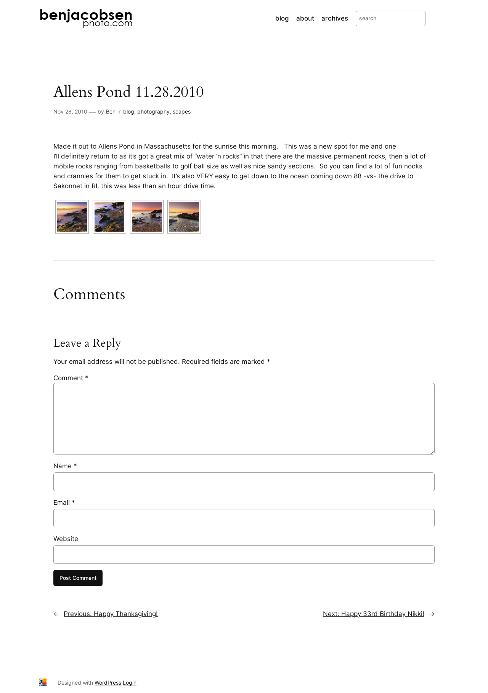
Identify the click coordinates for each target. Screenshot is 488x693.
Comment (70, 378)
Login (129, 682)
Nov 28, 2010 (70, 111)
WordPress (108, 682)
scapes (182, 111)
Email (64, 502)
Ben (111, 111)
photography (153, 111)
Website (65, 539)
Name (65, 466)
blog (128, 111)
